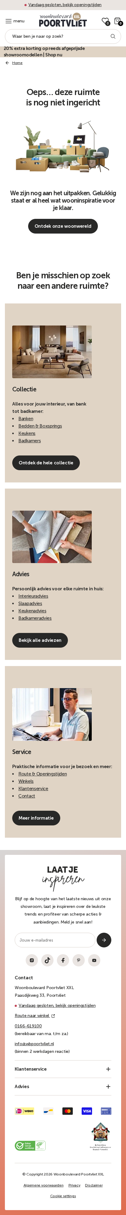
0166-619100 (28, 1026)
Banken (25, 418)
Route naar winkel (32, 1015)
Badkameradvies (35, 618)
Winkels (26, 781)
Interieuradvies (33, 596)
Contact (26, 796)
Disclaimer (93, 1185)
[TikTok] (47, 960)
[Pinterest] (78, 960)
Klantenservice (33, 788)
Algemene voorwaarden (44, 1185)
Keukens (26, 433)
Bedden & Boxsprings (40, 426)
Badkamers (29, 441)
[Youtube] (94, 960)
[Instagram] (32, 960)
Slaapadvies (30, 603)
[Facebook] (63, 960)
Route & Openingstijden (42, 774)
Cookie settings (63, 1196)
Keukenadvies (32, 611)
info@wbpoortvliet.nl (34, 1043)
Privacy (74, 1185)
